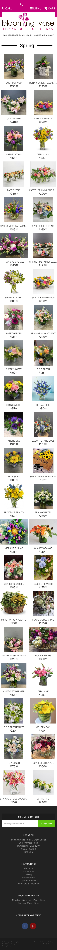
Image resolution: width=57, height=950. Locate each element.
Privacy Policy (6, 946)
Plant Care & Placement (28, 883)
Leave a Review (28, 880)
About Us (28, 868)
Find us (28, 852)
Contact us (28, 871)
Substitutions (28, 877)
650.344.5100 (28, 848)
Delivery (28, 874)
